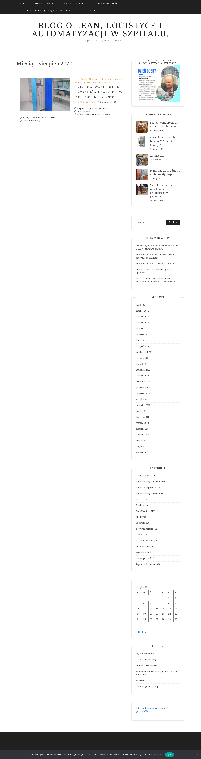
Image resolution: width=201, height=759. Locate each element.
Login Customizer (42, 3)
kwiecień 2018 (143, 417)
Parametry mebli (101, 82)
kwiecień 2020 (143, 370)
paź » (144, 632)
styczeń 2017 (142, 452)
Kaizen (139, 499)
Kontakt (92, 11)
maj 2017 (140, 440)
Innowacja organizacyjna (107, 79)
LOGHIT (140, 517)
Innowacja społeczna (146, 487)
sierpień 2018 (143, 399)
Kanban (140, 505)
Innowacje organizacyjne (149, 493)
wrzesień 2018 (143, 393)
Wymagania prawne (146, 564)
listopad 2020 (142, 346)
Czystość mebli (82, 79)
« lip (138, 632)
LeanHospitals (81, 82)
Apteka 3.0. (157, 155)
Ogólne (139, 535)
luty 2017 (140, 446)
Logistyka (141, 523)
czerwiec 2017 (143, 435)
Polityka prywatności (105, 3)
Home (23, 3)
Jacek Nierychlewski (85, 102)
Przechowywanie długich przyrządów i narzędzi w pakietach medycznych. (98, 92)
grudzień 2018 (143, 381)
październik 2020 (145, 352)
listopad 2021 (142, 328)
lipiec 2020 (141, 364)
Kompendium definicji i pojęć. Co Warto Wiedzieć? (50, 11)
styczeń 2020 (142, 376)
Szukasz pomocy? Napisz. (149, 686)
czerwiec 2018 (143, 405)
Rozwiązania (142, 546)
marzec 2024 (142, 311)
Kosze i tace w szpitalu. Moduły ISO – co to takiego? (165, 141)
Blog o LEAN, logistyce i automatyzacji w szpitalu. (100, 29)
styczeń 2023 (142, 322)
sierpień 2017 (143, 429)
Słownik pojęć (143, 552)
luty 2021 (140, 340)
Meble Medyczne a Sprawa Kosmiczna (155, 263)
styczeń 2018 (142, 423)
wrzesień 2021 (143, 334)
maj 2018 (140, 411)
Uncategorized (143, 558)
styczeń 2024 (142, 317)
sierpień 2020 (143, 358)
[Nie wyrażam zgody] (197, 754)
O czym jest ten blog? (72, 3)
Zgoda (169, 754)
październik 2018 (145, 387)
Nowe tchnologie (144, 529)
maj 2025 (140, 305)
